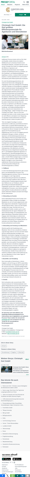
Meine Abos (25, 4)
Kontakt (4, 466)
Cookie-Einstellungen (7, 471)
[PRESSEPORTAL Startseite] (8, 2)
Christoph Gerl (6, 319)
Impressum (5, 464)
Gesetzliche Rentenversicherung (11, 444)
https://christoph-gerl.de (13, 333)
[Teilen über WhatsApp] (12, 475)
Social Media (18, 471)
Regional (17, 4)
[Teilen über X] (7, 475)
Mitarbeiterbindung (7, 441)
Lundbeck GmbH (7, 426)
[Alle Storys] (15, 11)
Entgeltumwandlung (8, 436)
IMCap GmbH (6, 413)
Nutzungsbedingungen (21, 466)
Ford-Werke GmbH (7, 407)
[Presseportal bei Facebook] (10, 462)
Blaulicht (9, 4)
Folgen (21, 14)
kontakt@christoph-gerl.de (12, 331)
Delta (4, 418)
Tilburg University (7, 410)
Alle (26, 359)
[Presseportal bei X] (12, 462)
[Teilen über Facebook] (2, 475)
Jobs (16, 468)
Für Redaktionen (19, 464)
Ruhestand (5, 446)
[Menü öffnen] (27, 2)
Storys (3, 4)
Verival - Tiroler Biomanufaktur (10, 423)
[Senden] (27, 475)
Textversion (18, 470)
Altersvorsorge (6, 428)
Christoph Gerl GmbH (7, 22)
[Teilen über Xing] (17, 475)
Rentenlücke (6, 439)
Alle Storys (7, 14)
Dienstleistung (5, 352)
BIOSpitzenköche (7, 415)
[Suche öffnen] (24, 2)
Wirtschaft (20, 352)
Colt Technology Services (9, 420)
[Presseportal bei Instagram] (14, 462)
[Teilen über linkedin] (22, 475)
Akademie (4, 468)
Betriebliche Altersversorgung (10, 433)
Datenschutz (5, 470)
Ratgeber (13, 352)
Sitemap (4, 473)
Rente (4, 431)
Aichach (4, 56)
